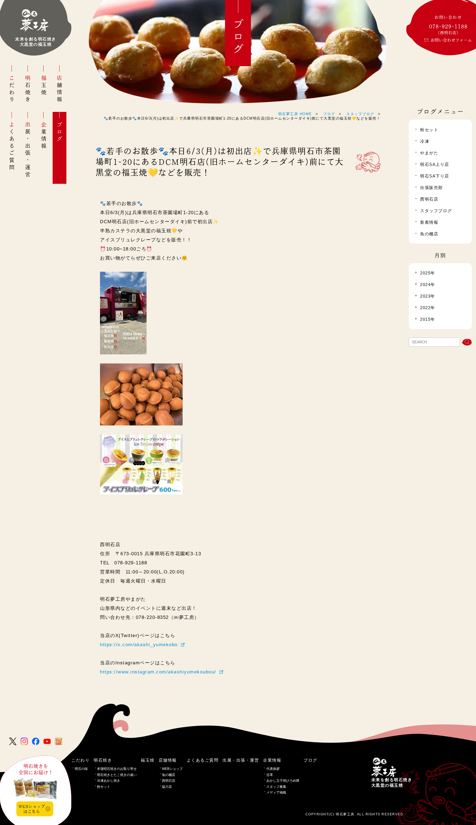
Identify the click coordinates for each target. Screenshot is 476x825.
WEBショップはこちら (31, 808)
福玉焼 (43, 85)
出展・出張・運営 (27, 150)
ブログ (59, 132)
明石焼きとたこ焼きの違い (117, 775)
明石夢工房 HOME (295, 114)
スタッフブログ (360, 114)
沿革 (269, 775)
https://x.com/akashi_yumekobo (139, 644)
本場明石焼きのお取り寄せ (117, 769)
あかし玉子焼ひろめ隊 (282, 781)
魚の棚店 (168, 775)
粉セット (103, 787)
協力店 (167, 787)
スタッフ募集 (276, 787)
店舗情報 (59, 89)
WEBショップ (172, 769)
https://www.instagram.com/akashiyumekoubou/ (158, 671)
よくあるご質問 (12, 146)
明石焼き (27, 89)
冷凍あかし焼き (108, 781)
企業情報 (43, 136)
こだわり (12, 89)
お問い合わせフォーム (451, 40)
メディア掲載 (276, 792)
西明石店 (168, 781)
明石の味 (81, 769)
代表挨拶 (273, 769)
